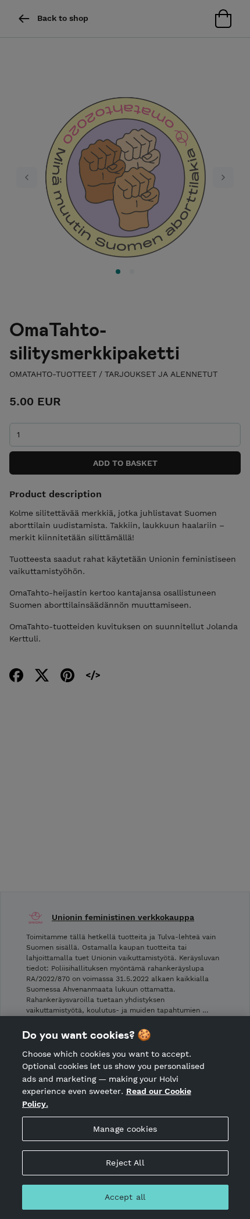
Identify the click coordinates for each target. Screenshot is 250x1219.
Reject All (125, 1162)
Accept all (125, 1197)
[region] (125, 1117)
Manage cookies (125, 1129)
